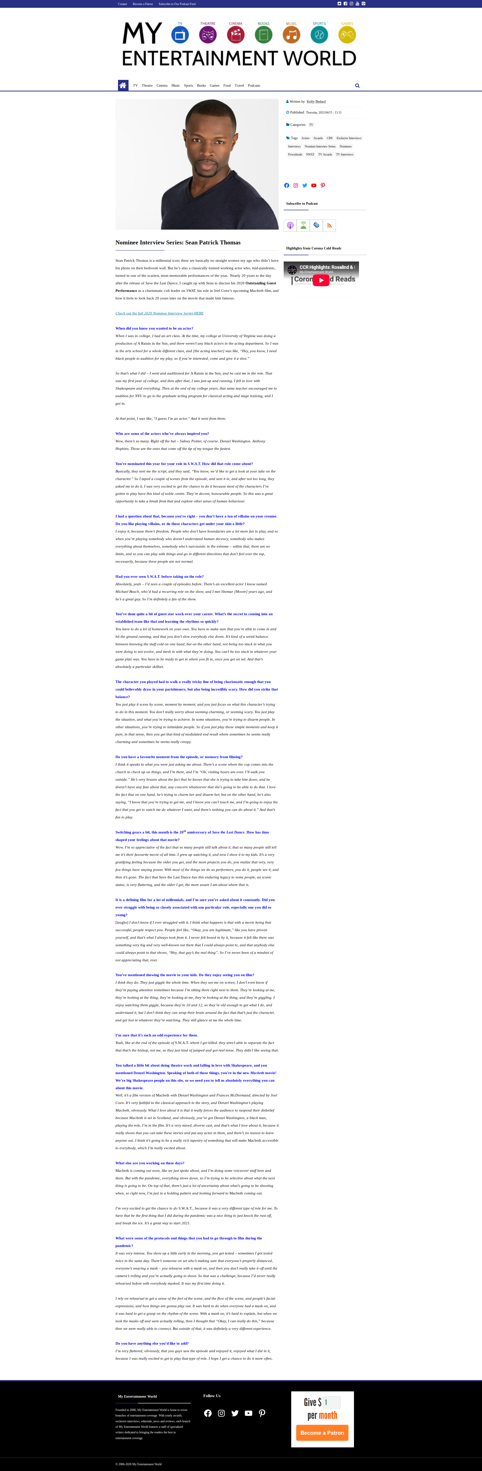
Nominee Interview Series (320, 146)
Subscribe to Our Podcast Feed (177, 4)
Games (214, 85)
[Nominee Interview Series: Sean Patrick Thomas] (197, 164)
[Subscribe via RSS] (329, 226)
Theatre (147, 85)
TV (135, 85)
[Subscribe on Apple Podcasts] (290, 226)
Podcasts (254, 85)
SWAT (310, 154)
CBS (330, 138)
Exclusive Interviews (349, 138)
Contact (122, 4)
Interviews (294, 146)
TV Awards (325, 154)
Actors (306, 138)
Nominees (346, 146)
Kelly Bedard (316, 101)
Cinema (162, 85)
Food (227, 85)
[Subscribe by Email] (316, 226)
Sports (188, 85)
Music (175, 85)
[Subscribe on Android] (303, 226)
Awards (318, 138)
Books (201, 85)
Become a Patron (143, 4)
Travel (239, 85)
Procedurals (295, 154)
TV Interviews (344, 154)
